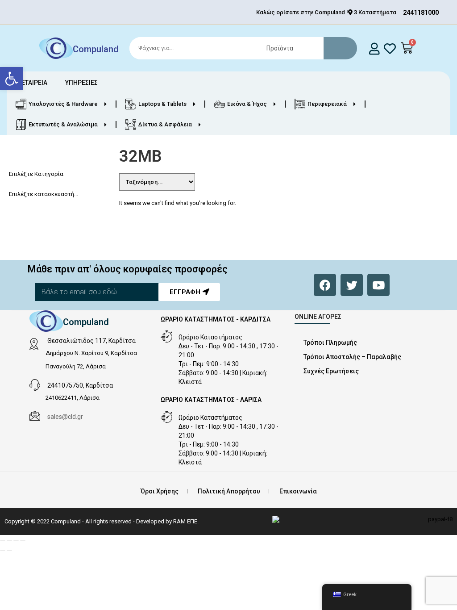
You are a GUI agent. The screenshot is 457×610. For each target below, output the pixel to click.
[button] (11, 78)
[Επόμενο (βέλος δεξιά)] (9, 550)
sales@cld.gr (65, 416)
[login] (375, 48)
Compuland (96, 49)
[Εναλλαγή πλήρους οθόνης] (9, 540)
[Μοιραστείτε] (16, 540)
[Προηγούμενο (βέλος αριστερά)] (2, 550)
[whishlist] (390, 48)
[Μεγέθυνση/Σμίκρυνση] (2, 540)
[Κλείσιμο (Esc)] (22, 540)
